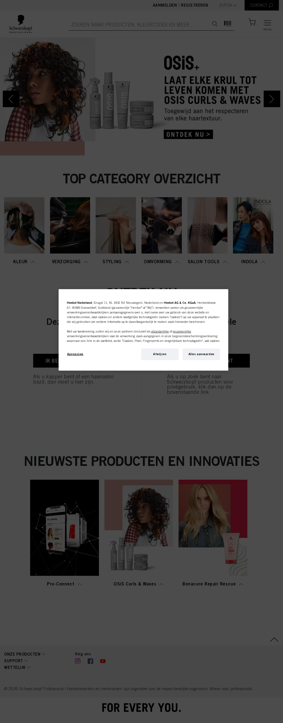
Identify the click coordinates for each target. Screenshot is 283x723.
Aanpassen (75, 354)
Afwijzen (160, 354)
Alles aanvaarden (201, 354)
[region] (143, 330)
